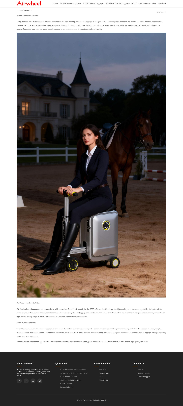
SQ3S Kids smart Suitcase (70, 380)
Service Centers (144, 373)
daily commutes (76, 342)
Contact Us (103, 380)
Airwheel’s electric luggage (32, 22)
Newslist (27, 10)
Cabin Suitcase (66, 384)
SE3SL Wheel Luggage (93, 3)
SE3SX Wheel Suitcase (70, 3)
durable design (23, 342)
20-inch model (98, 342)
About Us (102, 370)
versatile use (48, 342)
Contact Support (144, 377)
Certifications (104, 373)
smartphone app (36, 342)
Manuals (141, 370)
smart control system (25, 313)
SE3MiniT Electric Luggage (117, 3)
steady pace (87, 342)
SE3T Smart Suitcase (141, 3)
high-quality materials (139, 342)
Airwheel (162, 3)
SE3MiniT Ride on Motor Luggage (73, 373)
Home (55, 3)
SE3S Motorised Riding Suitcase (73, 370)
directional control (111, 342)
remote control (124, 342)
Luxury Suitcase (66, 387)
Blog (154, 3)
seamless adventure (61, 342)
